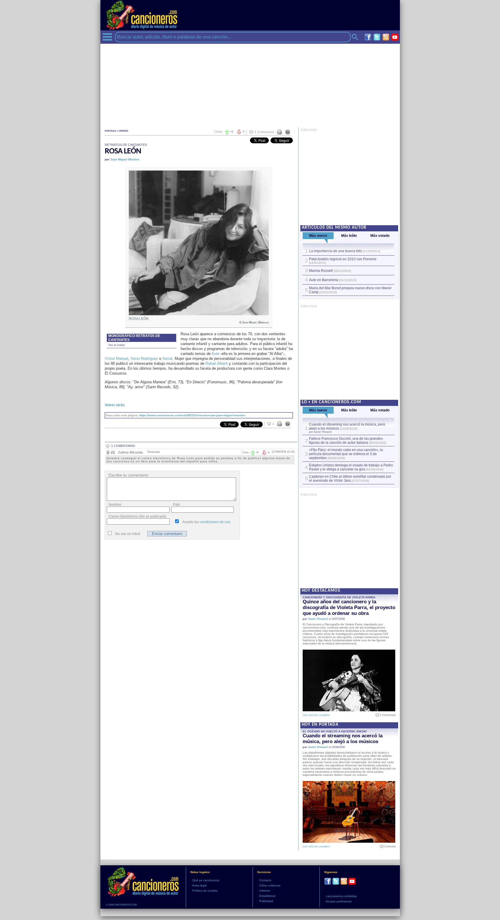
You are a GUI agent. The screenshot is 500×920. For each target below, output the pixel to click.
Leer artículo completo (316, 715)
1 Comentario (264, 132)
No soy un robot (127, 534)
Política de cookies (205, 890)
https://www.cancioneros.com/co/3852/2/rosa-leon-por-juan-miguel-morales (192, 415)
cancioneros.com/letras (341, 896)
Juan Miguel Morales (124, 159)
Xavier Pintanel (318, 618)
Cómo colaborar (269, 885)
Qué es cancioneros (205, 880)
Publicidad (266, 901)
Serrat (167, 358)
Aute (215, 353)
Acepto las (206, 522)
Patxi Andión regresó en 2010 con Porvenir (342, 259)
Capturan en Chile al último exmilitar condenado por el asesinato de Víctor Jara (350, 478)
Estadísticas (267, 895)
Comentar (388, 846)
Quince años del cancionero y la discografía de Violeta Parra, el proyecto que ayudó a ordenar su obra (349, 607)
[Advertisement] (250, 84)
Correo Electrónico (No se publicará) (137, 516)
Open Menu (107, 36)
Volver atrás (115, 405)
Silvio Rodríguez (144, 358)
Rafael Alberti (216, 363)
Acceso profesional (338, 901)
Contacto (265, 880)
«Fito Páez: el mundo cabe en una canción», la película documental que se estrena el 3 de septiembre (346, 454)
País (176, 505)
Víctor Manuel (116, 358)
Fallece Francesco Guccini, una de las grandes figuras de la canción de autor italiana (346, 441)
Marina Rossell (321, 271)
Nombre (115, 505)
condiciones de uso (215, 522)
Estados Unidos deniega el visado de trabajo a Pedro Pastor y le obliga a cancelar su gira (351, 467)
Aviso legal (199, 885)
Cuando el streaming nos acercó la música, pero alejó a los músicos (343, 738)
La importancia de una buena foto (335, 251)
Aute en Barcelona (323, 280)
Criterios (264, 890)
